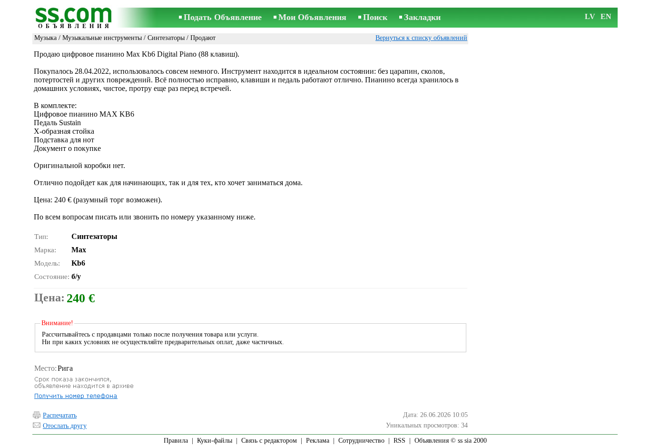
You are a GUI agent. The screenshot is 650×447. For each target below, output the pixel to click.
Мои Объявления (312, 17)
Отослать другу (65, 425)
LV (590, 16)
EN (606, 16)
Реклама (317, 440)
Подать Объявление (223, 17)
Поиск (375, 17)
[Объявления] (75, 18)
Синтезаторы (166, 37)
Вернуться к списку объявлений (421, 37)
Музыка (45, 37)
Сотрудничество (361, 440)
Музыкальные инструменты (102, 37)
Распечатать (60, 415)
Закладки (422, 17)
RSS (399, 440)
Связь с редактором (269, 440)
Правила (176, 440)
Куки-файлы (214, 440)
